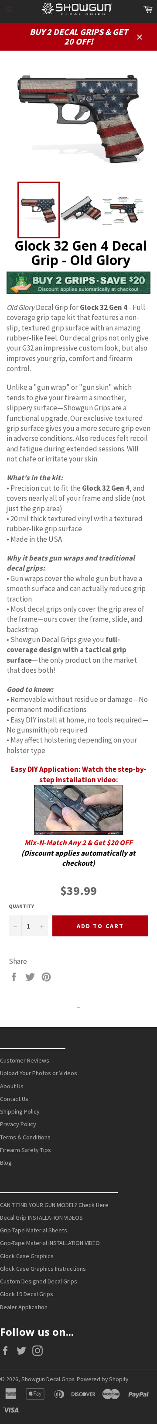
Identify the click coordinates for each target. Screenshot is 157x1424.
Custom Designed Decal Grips (38, 1281)
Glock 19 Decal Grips (26, 1294)
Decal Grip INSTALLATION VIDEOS (41, 1217)
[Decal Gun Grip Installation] (78, 832)
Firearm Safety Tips (25, 1150)
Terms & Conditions (25, 1137)
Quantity (21, 906)
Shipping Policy (20, 1111)
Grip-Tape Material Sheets (33, 1230)
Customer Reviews (24, 1060)
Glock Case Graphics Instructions (43, 1269)
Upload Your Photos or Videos (38, 1073)
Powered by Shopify (102, 1379)
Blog (6, 1162)
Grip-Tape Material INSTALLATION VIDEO (50, 1243)
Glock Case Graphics (27, 1256)
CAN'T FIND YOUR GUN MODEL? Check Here (54, 1205)
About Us (12, 1086)
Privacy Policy (18, 1124)
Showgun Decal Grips (47, 1379)
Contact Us (14, 1099)
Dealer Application (24, 1307)
